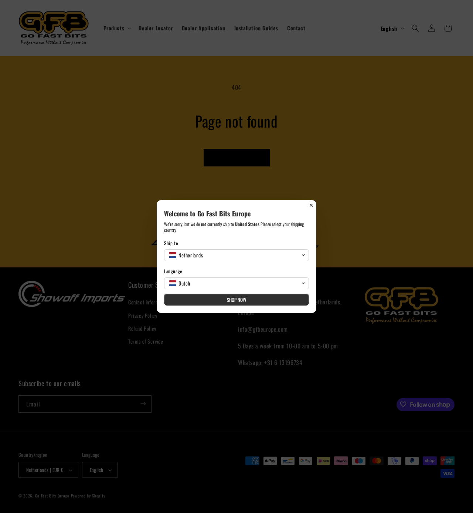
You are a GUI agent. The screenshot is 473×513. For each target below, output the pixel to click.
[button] (236, 255)
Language (173, 271)
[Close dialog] (311, 205)
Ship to (171, 243)
